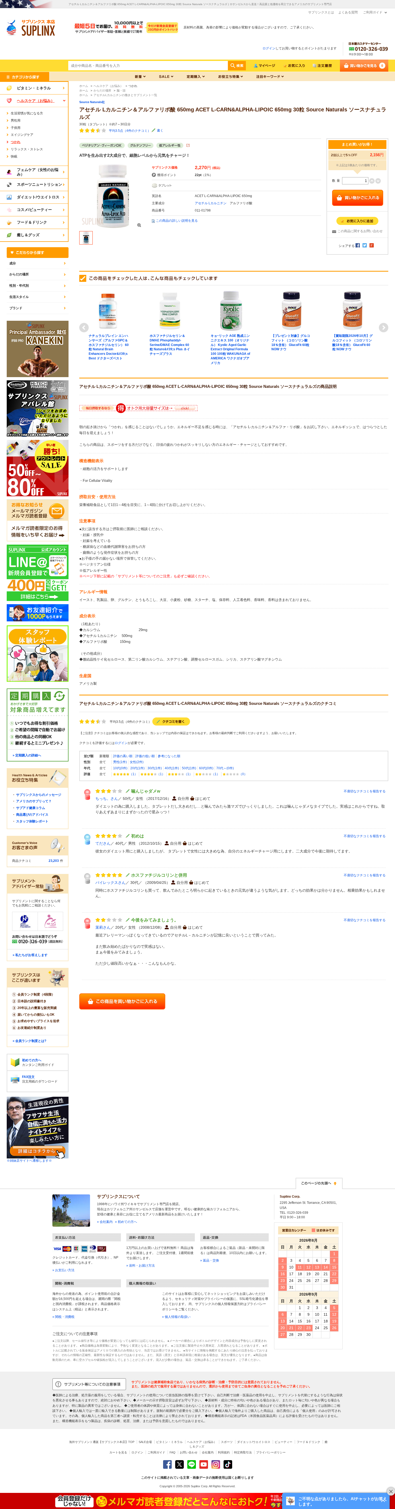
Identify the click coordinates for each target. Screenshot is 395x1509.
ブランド (15, 308)
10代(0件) (120, 768)
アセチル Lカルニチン (211, 203)
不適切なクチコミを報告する (365, 791)
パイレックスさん (110, 882)
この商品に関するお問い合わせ (360, 231)
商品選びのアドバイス (32, 815)
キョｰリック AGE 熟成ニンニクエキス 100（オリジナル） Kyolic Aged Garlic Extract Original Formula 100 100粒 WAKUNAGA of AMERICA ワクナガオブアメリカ (230, 349)
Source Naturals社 (92, 102)
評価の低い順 (145, 756)
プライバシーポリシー (271, 1452)
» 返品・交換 (209, 1260)
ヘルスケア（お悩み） (202, 1442)
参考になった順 (169, 756)
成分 (12, 263)
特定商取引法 (243, 1452)
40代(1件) (172, 768)
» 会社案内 (105, 1222)
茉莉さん (102, 927)
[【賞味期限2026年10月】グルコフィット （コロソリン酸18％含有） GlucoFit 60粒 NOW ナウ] (352, 310)
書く (160, 130)
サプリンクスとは (321, 12)
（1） (133, 774)
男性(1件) (120, 762)
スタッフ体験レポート (32, 821)
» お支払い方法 (63, 1270)
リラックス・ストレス (27, 149)
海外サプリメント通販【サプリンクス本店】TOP (101, 1442)
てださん (102, 843)
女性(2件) (136, 762)
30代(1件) (155, 768)
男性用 (15, 120)
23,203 (54, 861)
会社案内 (208, 1452)
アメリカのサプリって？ (34, 801)
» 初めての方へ (126, 1222)
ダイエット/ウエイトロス (253, 1442)
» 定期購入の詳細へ (27, 755)
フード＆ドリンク (308, 1442)
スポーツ (227, 1442)
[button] (336, 1501)
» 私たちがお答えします (30, 955)
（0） (243, 774)
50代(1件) (189, 768)
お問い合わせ (189, 1452)
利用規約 (224, 1452)
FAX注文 (28, 1077)
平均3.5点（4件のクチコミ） (130, 131)
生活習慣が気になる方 (27, 113)
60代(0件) (206, 768)
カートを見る (118, 1452)
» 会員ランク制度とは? (29, 1041)
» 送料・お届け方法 (140, 1265)
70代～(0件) (225, 768)
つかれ (15, 142)
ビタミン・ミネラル (169, 1442)
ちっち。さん (106, 798)
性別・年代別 (19, 285)
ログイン (269, 48)
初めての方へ (31, 1060)
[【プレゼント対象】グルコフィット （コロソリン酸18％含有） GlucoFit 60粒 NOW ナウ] (291, 310)
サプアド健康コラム (30, 808)
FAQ (172, 1452)
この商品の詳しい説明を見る (177, 221)
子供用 (15, 128)
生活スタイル (19, 297)
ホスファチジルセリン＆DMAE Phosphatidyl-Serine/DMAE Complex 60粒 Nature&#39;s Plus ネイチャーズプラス (170, 345)
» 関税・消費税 (63, 1317)
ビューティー (283, 1442)
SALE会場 (145, 1442)
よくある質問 (348, 12)
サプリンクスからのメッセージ (38, 795)
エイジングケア (22, 135)
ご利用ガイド (372, 12)
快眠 (14, 156)
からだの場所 (19, 274)
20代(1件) (137, 768)
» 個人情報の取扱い (176, 1317)
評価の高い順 (122, 756)
